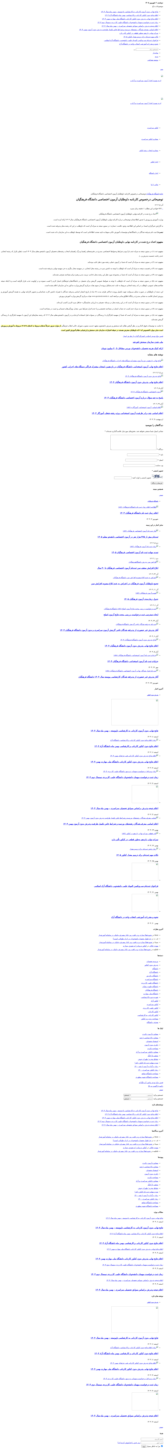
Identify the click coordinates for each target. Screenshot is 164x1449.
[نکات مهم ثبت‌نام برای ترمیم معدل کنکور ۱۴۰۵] (144, 849)
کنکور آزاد (154, 1001)
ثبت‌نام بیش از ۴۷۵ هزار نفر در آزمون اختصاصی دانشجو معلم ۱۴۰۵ (127, 537)
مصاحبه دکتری (152, 1048)
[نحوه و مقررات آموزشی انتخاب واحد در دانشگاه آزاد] (145, 911)
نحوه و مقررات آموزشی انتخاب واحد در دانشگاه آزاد (138, 44)
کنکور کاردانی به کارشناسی (147, 1015)
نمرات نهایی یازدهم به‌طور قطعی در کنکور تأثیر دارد (138, 33)
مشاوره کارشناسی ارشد (149, 1038)
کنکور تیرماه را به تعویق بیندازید (135, 946)
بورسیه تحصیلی (152, 961)
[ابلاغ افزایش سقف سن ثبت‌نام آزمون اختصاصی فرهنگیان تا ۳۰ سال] (143, 562)
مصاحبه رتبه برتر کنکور (149, 1019)
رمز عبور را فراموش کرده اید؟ (129, 1443)
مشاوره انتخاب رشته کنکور (148, 150)
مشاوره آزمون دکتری (150, 1034)
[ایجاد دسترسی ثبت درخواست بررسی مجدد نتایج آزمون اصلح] (131, 609)
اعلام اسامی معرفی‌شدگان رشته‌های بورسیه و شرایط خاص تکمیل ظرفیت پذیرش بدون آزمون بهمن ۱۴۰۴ (118, 30)
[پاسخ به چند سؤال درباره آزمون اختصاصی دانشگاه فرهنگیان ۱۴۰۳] (147, 392)
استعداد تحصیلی (152, 1041)
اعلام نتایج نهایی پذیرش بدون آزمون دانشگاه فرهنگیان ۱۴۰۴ (136, 382)
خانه (161, 194)
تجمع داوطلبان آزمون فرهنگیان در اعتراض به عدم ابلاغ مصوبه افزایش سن (124, 583)
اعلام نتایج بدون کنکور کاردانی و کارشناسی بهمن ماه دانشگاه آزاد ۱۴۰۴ (131, 15)
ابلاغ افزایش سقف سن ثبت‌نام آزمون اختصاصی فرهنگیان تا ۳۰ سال (127, 568)
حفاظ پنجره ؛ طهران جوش (148, 1059)
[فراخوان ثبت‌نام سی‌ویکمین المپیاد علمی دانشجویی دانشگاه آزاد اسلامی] (145, 880)
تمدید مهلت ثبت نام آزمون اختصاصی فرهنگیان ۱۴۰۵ (135, 552)
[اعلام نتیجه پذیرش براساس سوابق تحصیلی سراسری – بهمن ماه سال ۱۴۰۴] (145, 802)
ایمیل (160, 460)
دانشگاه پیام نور (152, 976)
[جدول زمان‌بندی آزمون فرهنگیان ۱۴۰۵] (147, 593)
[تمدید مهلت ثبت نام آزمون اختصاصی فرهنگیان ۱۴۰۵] (144, 546)
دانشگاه (155, 969)
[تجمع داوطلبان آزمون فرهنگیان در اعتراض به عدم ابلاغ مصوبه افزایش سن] (135, 578)
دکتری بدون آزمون (151, 1045)
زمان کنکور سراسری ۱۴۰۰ (148, 1070)
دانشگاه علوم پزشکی (150, 986)
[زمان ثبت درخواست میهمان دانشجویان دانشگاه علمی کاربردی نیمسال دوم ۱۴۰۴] (130, 771)
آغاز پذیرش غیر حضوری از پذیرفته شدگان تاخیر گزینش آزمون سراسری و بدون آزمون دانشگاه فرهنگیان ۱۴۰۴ (109, 630)
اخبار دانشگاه (153, 173)
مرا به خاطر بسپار (153, 1446)
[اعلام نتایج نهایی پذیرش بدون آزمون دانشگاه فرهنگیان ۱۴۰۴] (144, 376)
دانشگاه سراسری (151, 979)
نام (161, 455)
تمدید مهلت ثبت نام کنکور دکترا (146, 1063)
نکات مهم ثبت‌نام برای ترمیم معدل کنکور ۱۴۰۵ (140, 37)
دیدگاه (160, 449)
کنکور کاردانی (153, 1012)
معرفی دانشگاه (152, 1022)
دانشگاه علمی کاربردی (149, 983)
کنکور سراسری (152, 128)
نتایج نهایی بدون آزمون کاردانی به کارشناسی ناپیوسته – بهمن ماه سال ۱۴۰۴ (129, 12)
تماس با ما (154, 184)
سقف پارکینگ (153, 1056)
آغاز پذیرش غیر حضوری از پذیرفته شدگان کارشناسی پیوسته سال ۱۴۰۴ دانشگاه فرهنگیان (118, 677)
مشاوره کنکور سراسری (149, 139)
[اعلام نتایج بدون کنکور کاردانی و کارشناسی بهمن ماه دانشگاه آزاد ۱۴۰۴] (134, 740)
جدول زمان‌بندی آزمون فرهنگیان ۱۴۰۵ (141, 599)
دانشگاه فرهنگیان (152, 194)
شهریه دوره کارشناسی (149, 997)
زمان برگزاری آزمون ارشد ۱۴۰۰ (146, 1066)
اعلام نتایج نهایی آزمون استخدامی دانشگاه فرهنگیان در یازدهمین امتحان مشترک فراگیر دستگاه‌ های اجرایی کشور (112, 366)
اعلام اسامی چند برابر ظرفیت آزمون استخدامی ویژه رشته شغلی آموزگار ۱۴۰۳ (127, 413)
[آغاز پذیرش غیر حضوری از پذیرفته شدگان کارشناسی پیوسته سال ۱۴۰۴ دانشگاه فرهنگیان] (131, 671)
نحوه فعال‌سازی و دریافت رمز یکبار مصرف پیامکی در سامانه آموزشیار (125, 935)
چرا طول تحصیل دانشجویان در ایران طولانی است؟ (132, 939)
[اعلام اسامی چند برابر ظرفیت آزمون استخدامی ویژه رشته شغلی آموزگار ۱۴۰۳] (145, 407)
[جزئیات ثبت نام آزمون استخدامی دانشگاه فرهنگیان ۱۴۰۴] (136, 655)
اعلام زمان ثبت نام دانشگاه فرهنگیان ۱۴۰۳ (139, 513)
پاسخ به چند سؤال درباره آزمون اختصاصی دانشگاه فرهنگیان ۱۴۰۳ (133, 398)
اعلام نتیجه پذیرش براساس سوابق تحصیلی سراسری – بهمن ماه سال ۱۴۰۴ (130, 26)
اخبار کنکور (154, 162)
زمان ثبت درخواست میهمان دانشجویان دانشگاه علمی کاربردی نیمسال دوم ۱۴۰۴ (127, 22)
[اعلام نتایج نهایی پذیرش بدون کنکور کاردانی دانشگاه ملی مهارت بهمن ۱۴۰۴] (134, 756)
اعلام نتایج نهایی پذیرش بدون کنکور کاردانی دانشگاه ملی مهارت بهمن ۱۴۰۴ (130, 19)
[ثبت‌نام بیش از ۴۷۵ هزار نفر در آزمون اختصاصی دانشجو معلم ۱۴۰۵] (140, 531)
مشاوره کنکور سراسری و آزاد (147, 1052)
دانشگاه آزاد (153, 972)
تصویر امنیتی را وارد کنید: (141, 478)
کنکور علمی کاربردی (150, 1008)
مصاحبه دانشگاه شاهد (150, 1074)
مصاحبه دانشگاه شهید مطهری (147, 1077)
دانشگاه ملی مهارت (150, 994)
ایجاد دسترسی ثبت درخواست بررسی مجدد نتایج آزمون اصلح (131, 614)
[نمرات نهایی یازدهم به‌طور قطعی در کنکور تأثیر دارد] (140, 834)
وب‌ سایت (159, 465)
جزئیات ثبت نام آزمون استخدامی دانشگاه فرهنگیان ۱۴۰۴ (132, 661)
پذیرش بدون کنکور (151, 965)
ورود (143, 1446)
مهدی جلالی (153, 946)
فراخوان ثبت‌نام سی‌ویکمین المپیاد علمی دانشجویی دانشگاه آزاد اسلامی (131, 40)
